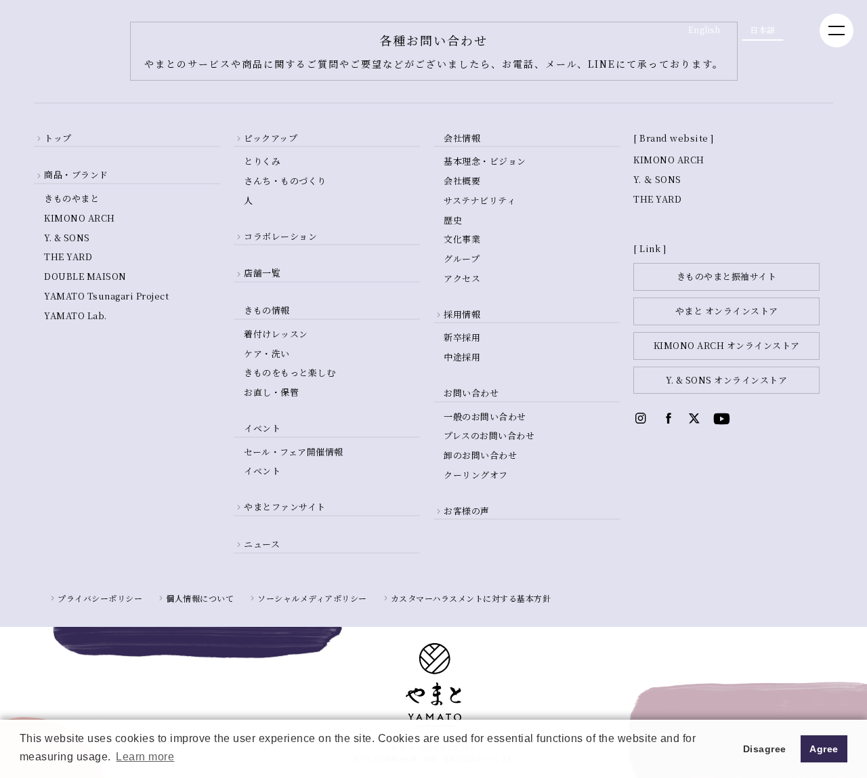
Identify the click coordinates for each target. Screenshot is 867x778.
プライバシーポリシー (100, 598)
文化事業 (462, 238)
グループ (462, 258)
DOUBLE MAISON (85, 276)
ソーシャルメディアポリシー (312, 598)
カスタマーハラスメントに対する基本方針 (471, 598)
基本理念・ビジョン (485, 161)
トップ (58, 137)
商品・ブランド (76, 174)
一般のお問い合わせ (485, 416)
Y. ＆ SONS (657, 179)
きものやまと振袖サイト (727, 276)
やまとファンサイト (285, 506)
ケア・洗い (267, 353)
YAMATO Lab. (75, 315)
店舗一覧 (262, 272)
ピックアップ (270, 137)
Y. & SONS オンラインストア (726, 379)
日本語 (763, 29)
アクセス (462, 278)
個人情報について (200, 598)
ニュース (262, 543)
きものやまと (71, 198)
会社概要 (462, 180)
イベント (262, 470)
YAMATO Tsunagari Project (106, 295)
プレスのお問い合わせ (489, 435)
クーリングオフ (476, 474)
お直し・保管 (271, 392)
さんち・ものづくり (285, 180)
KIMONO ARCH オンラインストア (727, 345)
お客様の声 (467, 510)
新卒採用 (462, 337)
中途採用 (462, 356)
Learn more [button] (145, 756)
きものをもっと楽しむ (289, 372)
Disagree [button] (764, 748)
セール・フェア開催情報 (293, 451)
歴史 (453, 219)
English (704, 29)
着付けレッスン (276, 333)
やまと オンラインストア (726, 310)
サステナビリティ (479, 200)
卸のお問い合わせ (480, 455)
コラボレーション (280, 236)
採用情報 (462, 314)
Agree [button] (824, 748)
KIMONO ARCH (79, 217)
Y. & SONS (67, 237)
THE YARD (68, 256)
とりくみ (262, 161)
